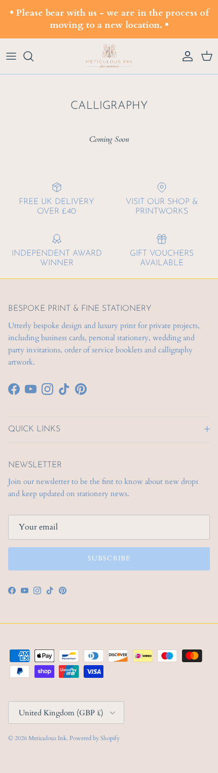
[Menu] (11, 56)
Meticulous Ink (47, 738)
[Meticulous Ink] (109, 56)
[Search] (33, 56)
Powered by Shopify (94, 738)
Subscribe (109, 558)
